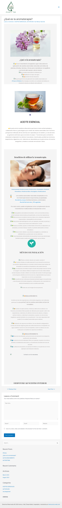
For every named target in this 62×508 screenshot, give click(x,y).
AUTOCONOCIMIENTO (8, 458)
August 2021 (6, 477)
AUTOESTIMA (6, 460)
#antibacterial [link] (42, 191)
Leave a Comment (9, 21)
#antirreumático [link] (26, 191)
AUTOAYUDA (30, 21)
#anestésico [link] (18, 191)
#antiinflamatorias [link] (26, 202)
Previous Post (11, 389)
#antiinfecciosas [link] (20, 200)
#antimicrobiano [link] (24, 189)
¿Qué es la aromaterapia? (9, 455)
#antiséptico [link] (40, 189)
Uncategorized (6, 491)
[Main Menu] (58, 7)
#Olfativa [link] (19, 81)
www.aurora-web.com (54, 504)
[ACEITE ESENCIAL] (30, 115)
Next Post (51, 389)
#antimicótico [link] (33, 189)
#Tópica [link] (14, 81)
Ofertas (5, 453)
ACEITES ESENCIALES (20, 21)
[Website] (50, 423)
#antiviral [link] (46, 189)
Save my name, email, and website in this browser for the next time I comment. (26, 428)
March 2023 (6, 475)
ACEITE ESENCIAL (30, 121)
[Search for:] (31, 443)
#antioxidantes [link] (16, 189)
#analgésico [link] (34, 191)
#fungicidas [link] (37, 202)
